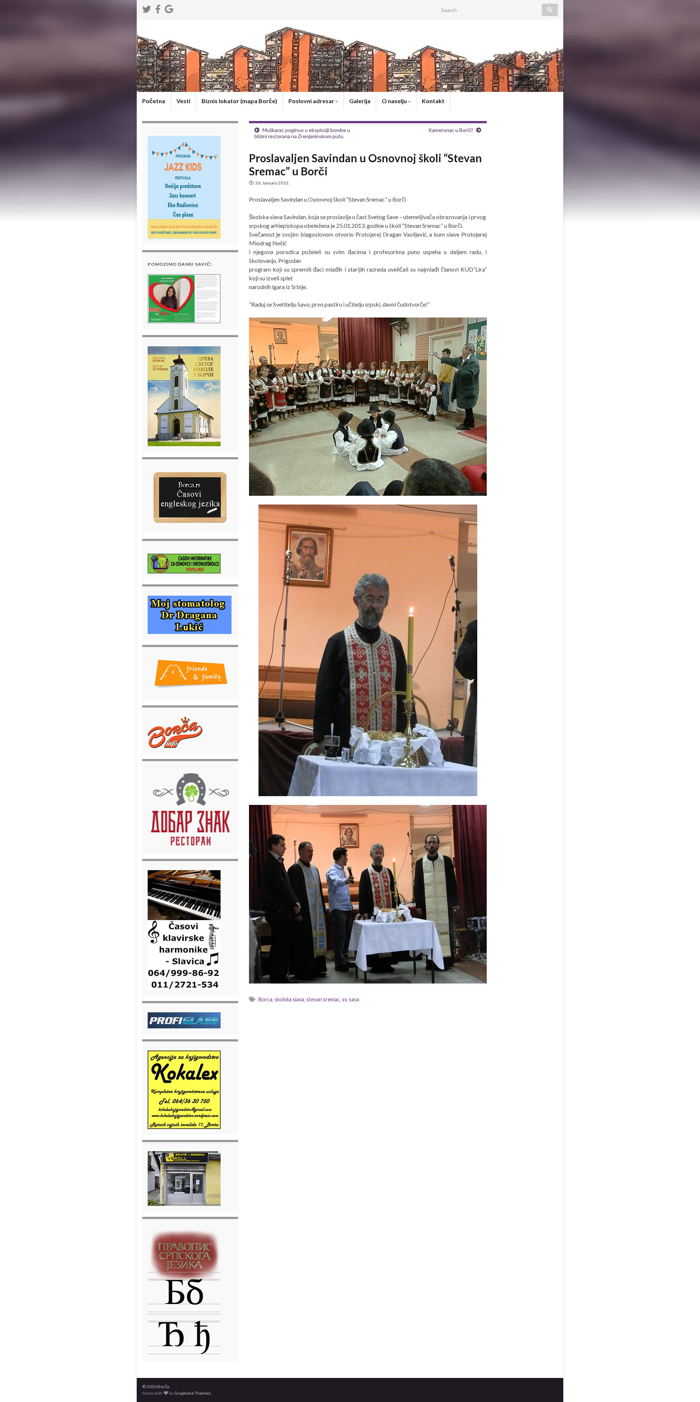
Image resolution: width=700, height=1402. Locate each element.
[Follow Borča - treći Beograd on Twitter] (146, 8)
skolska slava (289, 999)
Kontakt (433, 100)
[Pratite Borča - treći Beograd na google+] (169, 8)
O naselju (395, 100)
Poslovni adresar (311, 100)
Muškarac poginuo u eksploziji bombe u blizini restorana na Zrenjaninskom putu (302, 133)
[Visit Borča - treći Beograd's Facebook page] (158, 8)
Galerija (359, 100)
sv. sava (350, 999)
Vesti (183, 100)
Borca (265, 999)
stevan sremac (323, 999)
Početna (153, 100)
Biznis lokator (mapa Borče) (239, 100)
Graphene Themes (192, 1393)
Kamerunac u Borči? (450, 130)
